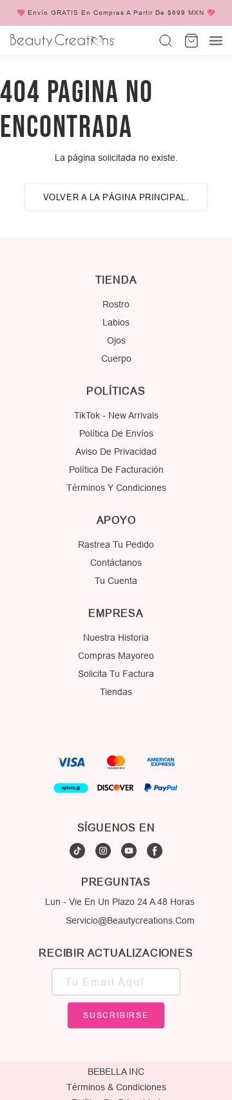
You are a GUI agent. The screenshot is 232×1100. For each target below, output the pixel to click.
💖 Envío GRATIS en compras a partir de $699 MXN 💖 (116, 13)
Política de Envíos (116, 433)
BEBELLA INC (116, 1071)
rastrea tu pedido (116, 544)
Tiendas (116, 692)
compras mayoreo (116, 655)
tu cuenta (116, 581)
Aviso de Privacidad (116, 451)
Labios (116, 322)
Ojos (116, 340)
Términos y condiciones (116, 488)
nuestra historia (116, 637)
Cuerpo (116, 358)
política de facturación (116, 469)
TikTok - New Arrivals (116, 415)
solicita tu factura (116, 674)
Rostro (116, 304)
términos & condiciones (116, 1087)
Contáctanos (116, 562)
